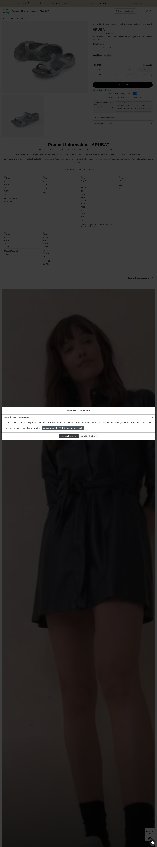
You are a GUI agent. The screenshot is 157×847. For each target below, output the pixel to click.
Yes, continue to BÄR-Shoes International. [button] (62, 428)
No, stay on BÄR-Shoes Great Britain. (22, 428)
